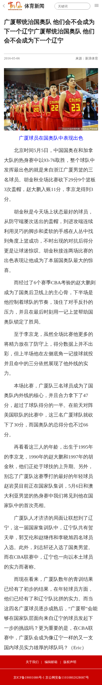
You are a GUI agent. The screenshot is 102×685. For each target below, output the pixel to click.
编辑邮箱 (51, 662)
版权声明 (69, 662)
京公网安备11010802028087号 (67, 677)
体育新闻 (34, 6)
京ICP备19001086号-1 (29, 677)
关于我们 (32, 662)
